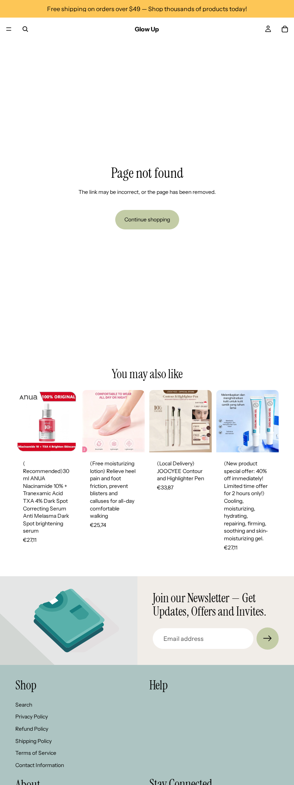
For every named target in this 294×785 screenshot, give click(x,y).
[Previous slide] (23, 421)
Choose (139, 440)
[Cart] (284, 29)
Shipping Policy (33, 741)
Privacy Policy (31, 716)
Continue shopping (147, 219)
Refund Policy (31, 728)
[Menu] (9, 29)
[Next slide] (69, 421)
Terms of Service (35, 752)
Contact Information (39, 765)
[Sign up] (267, 638)
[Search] (25, 29)
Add (72, 440)
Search (23, 704)
